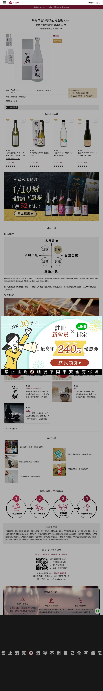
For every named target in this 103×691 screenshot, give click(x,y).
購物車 (92, 3)
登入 (98, 3)
